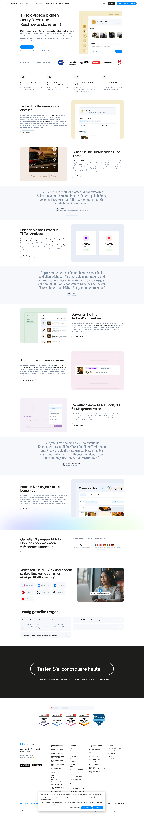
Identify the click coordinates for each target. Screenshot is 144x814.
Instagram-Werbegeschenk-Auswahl (96, 771)
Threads (72, 759)
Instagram (73, 745)
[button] (25, 3)
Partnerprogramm (112, 753)
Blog (90, 752)
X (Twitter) (73, 756)
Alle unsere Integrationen (77, 769)
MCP (71, 767)
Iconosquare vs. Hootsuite (77, 776)
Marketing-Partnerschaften (115, 751)
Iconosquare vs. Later (76, 779)
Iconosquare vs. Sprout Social (76, 782)
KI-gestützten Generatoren (104, 414)
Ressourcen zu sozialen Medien (95, 746)
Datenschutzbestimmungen (110, 811)
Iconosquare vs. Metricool (77, 791)
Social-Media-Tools (94, 759)
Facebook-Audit (93, 764)
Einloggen (103, 3)
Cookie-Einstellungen (75, 807)
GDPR (122, 811)
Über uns (110, 745)
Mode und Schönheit (57, 784)
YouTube (72, 764)
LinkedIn (72, 753)
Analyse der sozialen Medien (57, 746)
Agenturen (54, 775)
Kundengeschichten (94, 749)
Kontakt (110, 756)
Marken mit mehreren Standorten (57, 778)
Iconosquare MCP (54, 249)
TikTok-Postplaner (84, 165)
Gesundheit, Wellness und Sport (58, 787)
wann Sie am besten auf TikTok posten (102, 167)
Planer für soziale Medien (58, 753)
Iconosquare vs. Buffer (76, 785)
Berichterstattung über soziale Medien (57, 750)
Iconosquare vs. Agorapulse (77, 788)
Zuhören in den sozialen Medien (57, 764)
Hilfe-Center (111, 759)
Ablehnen (98, 807)
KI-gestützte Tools (56, 768)
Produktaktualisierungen (114, 748)
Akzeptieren (86, 807)
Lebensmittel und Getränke (58, 781)
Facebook (73, 751)
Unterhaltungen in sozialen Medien (58, 760)
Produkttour (59, 3)
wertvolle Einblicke (34, 239)
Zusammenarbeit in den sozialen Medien (57, 756)
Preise (67, 3)
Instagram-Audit (93, 762)
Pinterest (72, 761)
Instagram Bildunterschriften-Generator (97, 767)
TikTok (72, 748)
